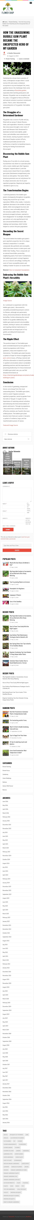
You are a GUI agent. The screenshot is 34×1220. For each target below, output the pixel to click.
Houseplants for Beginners (17, 588)
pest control (7, 358)
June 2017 (5, 1072)
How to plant (8, 1160)
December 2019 (7, 1006)
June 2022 (5, 948)
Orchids (6, 1170)
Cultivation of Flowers (17, 1138)
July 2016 (5, 1107)
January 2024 (6, 883)
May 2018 (5, 1057)
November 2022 (7, 929)
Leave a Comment (24, 59)
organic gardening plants (11, 1173)
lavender (6, 1166)
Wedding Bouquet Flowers (11, 1195)
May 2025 (5, 840)
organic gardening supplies (12, 1179)
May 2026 (5, 805)
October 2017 (6, 1064)
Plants (6, 1186)
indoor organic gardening (11, 1163)
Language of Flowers (15, 595)
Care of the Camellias (15, 601)
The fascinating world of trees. (18, 720)
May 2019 (5, 1022)
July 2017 (5, 1068)
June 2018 (5, 1053)
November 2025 (7, 828)
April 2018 (5, 1060)
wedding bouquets (9, 1199)
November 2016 (7, 1091)
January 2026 (6, 821)
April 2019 (5, 1026)
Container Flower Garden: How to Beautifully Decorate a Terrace (19, 662)
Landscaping (25, 1163)
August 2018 (6, 1045)
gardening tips (8, 1154)
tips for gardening (9, 1189)
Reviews (5, 790)
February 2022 (6, 964)
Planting (25, 1182)
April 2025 (5, 844)
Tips (23, 1186)
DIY (14, 1141)
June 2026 (5, 801)
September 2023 (7, 894)
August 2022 (6, 941)
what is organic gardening (11, 1202)
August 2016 (6, 1103)
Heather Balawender (14, 53)
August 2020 (6, 987)
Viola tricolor (21, 1189)
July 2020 (5, 991)
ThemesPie (11, 1216)
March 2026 (6, 813)
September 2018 (7, 1041)
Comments (6, 486)
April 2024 (5, 875)
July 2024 (5, 867)
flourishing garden (20, 90)
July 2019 (5, 1018)
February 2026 (6, 817)
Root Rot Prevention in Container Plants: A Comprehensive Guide (19, 713)
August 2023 (6, 898)
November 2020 (7, 983)
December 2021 (7, 971)
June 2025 (5, 836)
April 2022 (5, 956)
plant (18, 1182)
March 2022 (6, 960)
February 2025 (6, 852)
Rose (11, 1186)
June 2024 (5, 871)
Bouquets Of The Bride (16, 1134)
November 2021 (7, 975)
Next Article (8, 439)
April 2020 (5, 995)
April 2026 (5, 809)
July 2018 (5, 1049)
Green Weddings (7, 778)
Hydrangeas (17, 1160)
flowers (17, 1147)
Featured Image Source (10, 425)
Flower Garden (8, 1147)
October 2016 (6, 1095)
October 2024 (6, 859)
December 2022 (7, 925)
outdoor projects (9, 1182)
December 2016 (7, 1088)
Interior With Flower (8, 786)
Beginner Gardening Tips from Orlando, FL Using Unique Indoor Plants (20, 653)
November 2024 (7, 855)
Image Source (7, 300)
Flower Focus (6, 770)
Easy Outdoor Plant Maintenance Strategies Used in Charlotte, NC (19, 636)
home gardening (8, 1157)
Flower (20, 1141)
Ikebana (5, 782)
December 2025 (7, 824)
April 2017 (5, 1080)
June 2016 (5, 1111)
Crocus (6, 1138)
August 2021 (6, 979)
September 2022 (7, 937)
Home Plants (19, 1157)
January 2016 (6, 1122)
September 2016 (7, 1099)
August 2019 (6, 1014)
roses (17, 1186)
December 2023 (7, 886)
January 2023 (6, 921)
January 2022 (6, 968)
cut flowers (7, 1141)
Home (5, 22)
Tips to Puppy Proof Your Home (18, 735)
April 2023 (5, 910)
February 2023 (6, 917)
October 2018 (6, 1037)
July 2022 (5, 944)
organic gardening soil (10, 1176)
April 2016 (5, 1119)
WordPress (29, 1216)
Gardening (5, 774)
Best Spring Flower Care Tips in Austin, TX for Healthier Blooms (20, 645)
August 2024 (6, 863)
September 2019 (7, 1010)
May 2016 (5, 1115)
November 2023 (7, 890)
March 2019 (6, 1030)
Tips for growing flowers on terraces (20, 582)
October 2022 (6, 933)
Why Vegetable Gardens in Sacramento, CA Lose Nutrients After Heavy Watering (20, 573)
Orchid (26, 1166)
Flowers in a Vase (9, 1150)
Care (27, 1134)
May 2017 (5, 1076)
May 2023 (5, 906)
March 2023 (6, 913)
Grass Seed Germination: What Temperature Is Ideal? (18, 751)
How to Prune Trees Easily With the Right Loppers (16, 682)
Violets (6, 1192)
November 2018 (7, 1033)
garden (18, 1150)
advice (5, 1134)
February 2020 (6, 1002)
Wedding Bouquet (16, 1192)
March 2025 (6, 848)
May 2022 (5, 952)
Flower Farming (13, 22)
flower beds (22, 1144)
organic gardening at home (19, 1170)
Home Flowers (19, 1154)
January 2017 (6, 1084)
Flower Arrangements (10, 1144)
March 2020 (6, 999)
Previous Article (13, 434)
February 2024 (6, 879)
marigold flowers (17, 1166)
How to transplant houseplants (19, 270)
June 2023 (5, 902)
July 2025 (5, 832)
